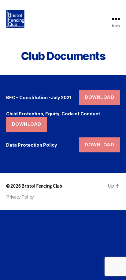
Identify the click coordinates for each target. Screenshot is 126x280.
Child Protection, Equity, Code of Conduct (53, 113)
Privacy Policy (20, 197)
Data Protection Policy (31, 144)
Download (99, 97)
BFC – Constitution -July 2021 (39, 97)
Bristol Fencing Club (41, 186)
